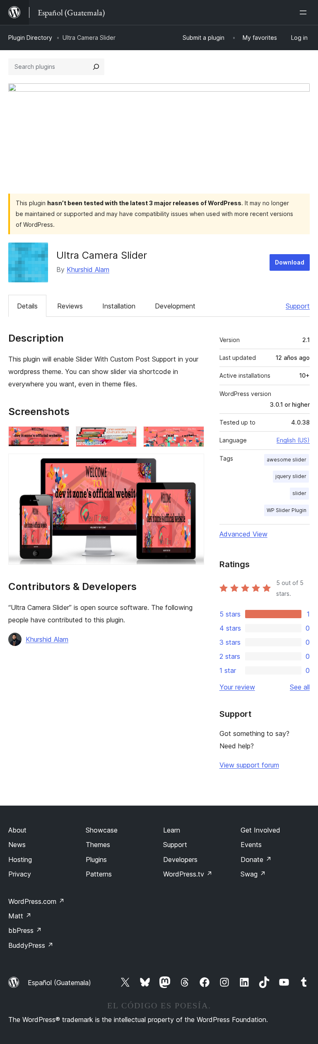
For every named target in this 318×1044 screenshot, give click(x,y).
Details (27, 306)
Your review (237, 687)
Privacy (19, 874)
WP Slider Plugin (286, 510)
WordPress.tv (187, 874)
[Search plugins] (96, 66)
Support (298, 306)
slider (299, 493)
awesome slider (286, 459)
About (17, 830)
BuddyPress (30, 945)
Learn (171, 830)
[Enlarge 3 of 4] (193, 437)
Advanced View (243, 534)
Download (289, 262)
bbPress (25, 930)
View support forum (249, 765)
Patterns (99, 874)
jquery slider (290, 476)
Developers (180, 859)
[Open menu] (305, 12)
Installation (118, 306)
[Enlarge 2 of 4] (125, 437)
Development (175, 306)
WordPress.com (36, 901)
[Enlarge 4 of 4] (193, 465)
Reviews (70, 306)
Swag (253, 874)
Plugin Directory (30, 37)
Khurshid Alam (88, 269)
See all (300, 687)
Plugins (96, 859)
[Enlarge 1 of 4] (58, 437)
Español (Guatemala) (59, 982)
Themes (98, 844)
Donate (256, 859)
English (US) (293, 440)
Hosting (20, 859)
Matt (19, 916)
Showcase (102, 830)
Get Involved (260, 830)
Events (251, 844)
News (17, 844)
